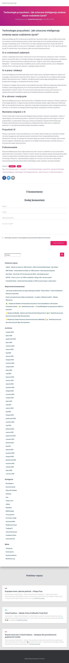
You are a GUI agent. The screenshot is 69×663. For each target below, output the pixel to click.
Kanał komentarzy (11, 555)
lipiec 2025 (9, 342)
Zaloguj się (9, 548)
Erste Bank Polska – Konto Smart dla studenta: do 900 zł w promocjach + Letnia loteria (31, 281)
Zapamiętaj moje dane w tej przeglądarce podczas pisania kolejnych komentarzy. (27, 237)
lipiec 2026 (9, 335)
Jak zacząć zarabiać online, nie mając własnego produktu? (23, 290)
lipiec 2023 (9, 401)
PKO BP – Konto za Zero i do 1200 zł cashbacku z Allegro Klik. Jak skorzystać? (29, 277)
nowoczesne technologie (34, 169)
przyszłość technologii (57, 169)
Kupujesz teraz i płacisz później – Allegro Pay (23, 591)
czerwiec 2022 (10, 422)
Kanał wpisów (10, 552)
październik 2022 (11, 418)
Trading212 (9, 528)
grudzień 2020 (10, 453)
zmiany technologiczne (56, 172)
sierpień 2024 (10, 366)
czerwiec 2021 (10, 439)
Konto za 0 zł (9, 500)
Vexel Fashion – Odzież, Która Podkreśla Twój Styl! (26, 613)
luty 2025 (8, 353)
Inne (19, 166)
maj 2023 (8, 404)
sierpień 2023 (10, 397)
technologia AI (19, 172)
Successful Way (10, 521)
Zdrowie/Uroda (10, 539)
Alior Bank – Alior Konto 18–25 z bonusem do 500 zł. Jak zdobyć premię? (27, 274)
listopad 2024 (10, 360)
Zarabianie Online (11, 535)
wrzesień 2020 (10, 463)
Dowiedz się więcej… (39, 598)
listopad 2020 (10, 456)
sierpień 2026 (10, 332)
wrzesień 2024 (10, 363)
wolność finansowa (11, 532)
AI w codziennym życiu (12, 169)
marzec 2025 (9, 349)
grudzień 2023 (10, 387)
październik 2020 (11, 460)
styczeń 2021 (9, 449)
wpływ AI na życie (44, 172)
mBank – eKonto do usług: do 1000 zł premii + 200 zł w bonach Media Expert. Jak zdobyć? (32, 267)
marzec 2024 (9, 380)
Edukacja (12, 166)
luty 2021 (8, 446)
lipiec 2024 (9, 370)
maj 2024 (8, 373)
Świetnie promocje (11, 525)
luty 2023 (8, 411)
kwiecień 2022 (10, 429)
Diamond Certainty (11, 490)
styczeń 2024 (9, 384)
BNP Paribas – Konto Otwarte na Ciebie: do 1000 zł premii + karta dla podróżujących (30, 270)
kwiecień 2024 (10, 377)
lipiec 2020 (9, 470)
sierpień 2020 (10, 467)
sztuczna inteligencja (8, 172)
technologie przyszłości (31, 172)
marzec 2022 (9, 432)
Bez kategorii (10, 483)
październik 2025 (11, 339)
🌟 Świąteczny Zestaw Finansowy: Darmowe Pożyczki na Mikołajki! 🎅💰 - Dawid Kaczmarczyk (33, 319)
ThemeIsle (42, 658)
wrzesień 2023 (10, 394)
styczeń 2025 (9, 356)
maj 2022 (8, 425)
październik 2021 (11, 436)
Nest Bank (9, 507)
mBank (8, 504)
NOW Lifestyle (10, 511)
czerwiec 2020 (10, 474)
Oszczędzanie (10, 514)
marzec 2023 (9, 408)
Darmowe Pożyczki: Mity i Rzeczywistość (18, 316)
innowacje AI (23, 169)
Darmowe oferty (10, 487)
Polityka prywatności (34, 655)
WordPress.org (10, 558)
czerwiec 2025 (10, 346)
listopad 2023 (10, 391)
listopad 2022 (10, 415)
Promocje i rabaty (11, 518)
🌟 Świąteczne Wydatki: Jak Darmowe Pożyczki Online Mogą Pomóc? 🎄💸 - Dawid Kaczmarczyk (34, 313)
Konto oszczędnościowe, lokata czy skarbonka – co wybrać (23, 297)
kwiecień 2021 (10, 442)
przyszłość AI (46, 169)
